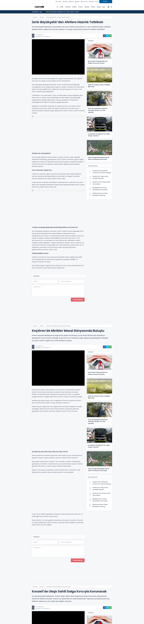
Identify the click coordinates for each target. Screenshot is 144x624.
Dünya (93, 7)
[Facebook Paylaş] (104, 35)
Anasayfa (35, 17)
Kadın (61, 7)
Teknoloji (67, 7)
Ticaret (80, 7)
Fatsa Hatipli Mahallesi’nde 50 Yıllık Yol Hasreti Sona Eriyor (65, 12)
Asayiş (99, 7)
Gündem (86, 7)
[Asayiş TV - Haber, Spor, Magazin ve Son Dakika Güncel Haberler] (39, 7)
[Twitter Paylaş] (107, 35)
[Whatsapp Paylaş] (110, 35)
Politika (74, 7)
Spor (103, 7)
